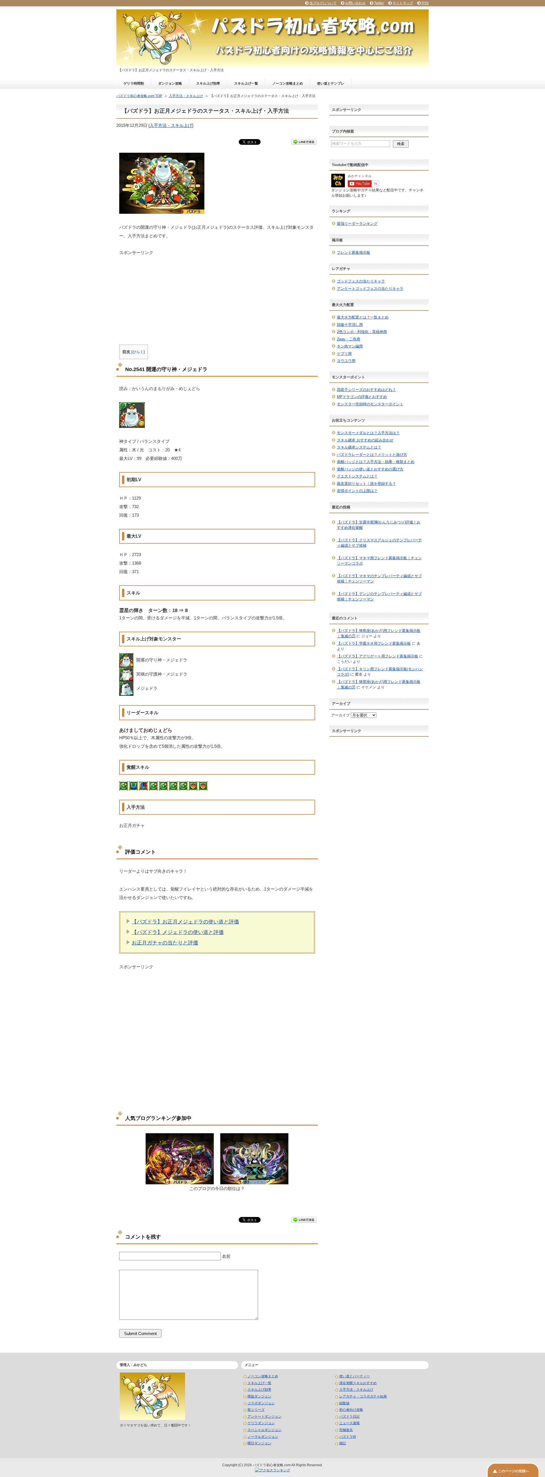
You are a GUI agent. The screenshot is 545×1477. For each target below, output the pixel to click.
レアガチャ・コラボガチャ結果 (363, 1396)
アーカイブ (340, 715)
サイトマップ (403, 3)
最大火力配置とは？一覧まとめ (363, 317)
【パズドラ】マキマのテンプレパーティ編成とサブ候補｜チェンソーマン (379, 579)
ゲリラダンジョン (261, 1423)
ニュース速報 (349, 1423)
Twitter (379, 3)
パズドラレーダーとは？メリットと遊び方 (372, 454)
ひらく (138, 352)
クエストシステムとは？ (357, 476)
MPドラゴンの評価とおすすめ (362, 397)
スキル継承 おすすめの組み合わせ (365, 440)
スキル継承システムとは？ (359, 447)
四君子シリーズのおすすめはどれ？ (366, 389)
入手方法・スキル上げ (171, 125)
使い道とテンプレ (330, 83)
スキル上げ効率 (208, 83)
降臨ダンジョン (259, 1396)
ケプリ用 (344, 353)
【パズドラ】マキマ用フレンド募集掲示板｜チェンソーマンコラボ (379, 561)
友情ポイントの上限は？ (357, 491)
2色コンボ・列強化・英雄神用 (362, 332)
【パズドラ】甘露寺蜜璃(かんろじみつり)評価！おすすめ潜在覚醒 (378, 525)
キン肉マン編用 (350, 346)
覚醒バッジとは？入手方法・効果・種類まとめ (375, 462)
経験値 (344, 1403)
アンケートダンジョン (265, 1417)
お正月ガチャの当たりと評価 (165, 943)
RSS (425, 3)
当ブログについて (323, 3)
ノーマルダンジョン (263, 1437)
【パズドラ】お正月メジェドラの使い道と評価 (185, 922)
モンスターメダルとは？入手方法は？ (368, 433)
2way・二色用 (348, 339)
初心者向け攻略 (351, 1410)
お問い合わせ (355, 3)
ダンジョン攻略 (170, 83)
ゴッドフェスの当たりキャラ (361, 281)
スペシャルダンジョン (265, 1430)
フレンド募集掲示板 (353, 252)
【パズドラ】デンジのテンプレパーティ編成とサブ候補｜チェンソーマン (379, 597)
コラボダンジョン (261, 1403)
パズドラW (347, 1437)
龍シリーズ (256, 1410)
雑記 (342, 1443)
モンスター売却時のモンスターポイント (370, 404)
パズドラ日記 (349, 1417)
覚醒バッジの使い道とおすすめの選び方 (370, 469)
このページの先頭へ (513, 1471)
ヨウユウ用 (346, 361)
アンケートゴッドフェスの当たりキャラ (370, 288)
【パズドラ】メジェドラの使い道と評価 (178, 932)
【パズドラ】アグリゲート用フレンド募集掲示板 (377, 656)
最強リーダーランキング (357, 223)
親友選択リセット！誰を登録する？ (366, 483)
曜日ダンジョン (259, 1443)
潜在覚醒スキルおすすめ (358, 1383)
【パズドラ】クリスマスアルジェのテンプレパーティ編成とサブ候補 (379, 543)
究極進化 (346, 1430)
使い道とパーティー (354, 1376)
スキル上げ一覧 (246, 83)
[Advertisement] (217, 295)
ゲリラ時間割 (133, 83)
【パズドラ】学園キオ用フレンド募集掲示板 (374, 643)
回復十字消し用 (350, 324)
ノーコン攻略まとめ (287, 83)
